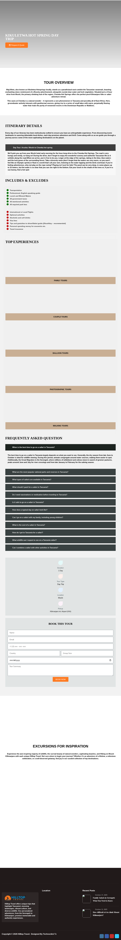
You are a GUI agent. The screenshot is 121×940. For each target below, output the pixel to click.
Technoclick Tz (49, 934)
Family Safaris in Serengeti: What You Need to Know (104, 899)
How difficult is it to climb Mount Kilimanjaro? (106, 913)
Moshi (60, 598)
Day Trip (60, 584)
